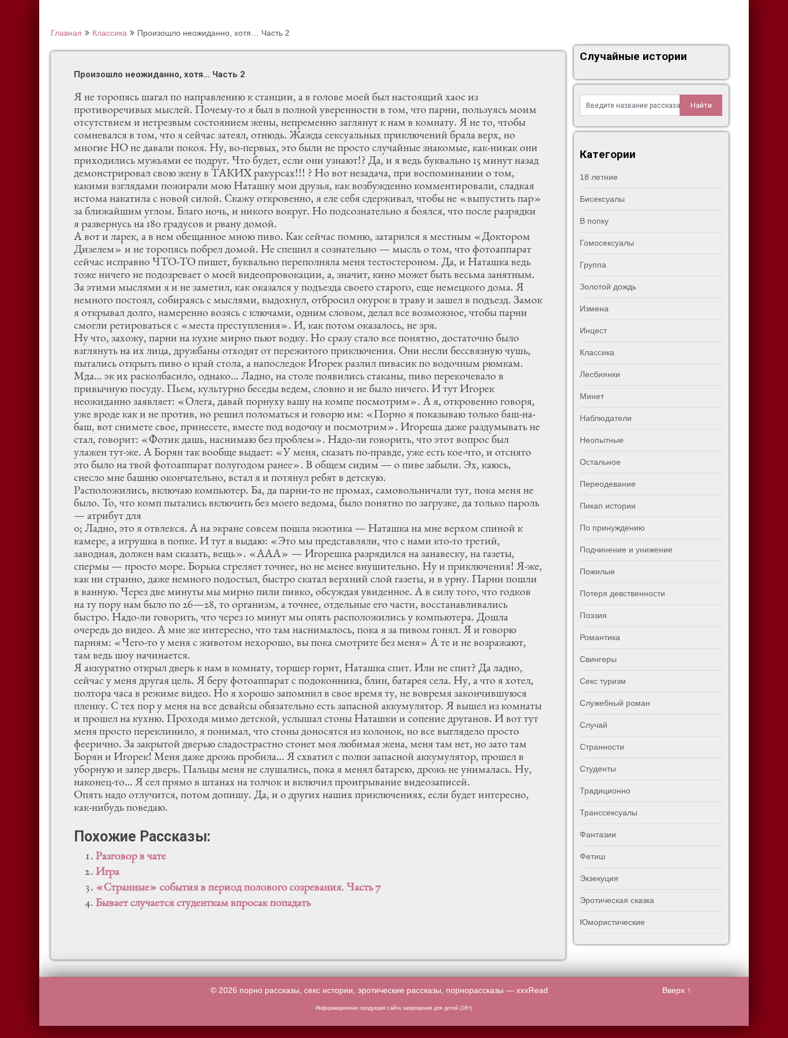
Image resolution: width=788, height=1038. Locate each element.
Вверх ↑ (676, 990)
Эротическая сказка (617, 900)
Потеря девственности (622, 593)
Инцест (593, 330)
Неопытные (602, 440)
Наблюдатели (606, 418)
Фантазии (598, 834)
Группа (593, 264)
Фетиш (592, 856)
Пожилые (597, 571)
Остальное (600, 462)
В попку (594, 220)
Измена (594, 308)
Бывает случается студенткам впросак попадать (203, 903)
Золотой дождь (608, 286)
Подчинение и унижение (626, 549)
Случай (593, 724)
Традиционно (605, 790)
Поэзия (593, 615)
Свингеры (598, 659)
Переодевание (608, 483)
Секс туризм (603, 681)
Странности (602, 746)
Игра (107, 872)
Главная (66, 32)
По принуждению (612, 527)
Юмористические (612, 922)
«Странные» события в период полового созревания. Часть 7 (238, 888)
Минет (592, 396)
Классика (109, 32)
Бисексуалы (602, 199)
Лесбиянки (600, 374)
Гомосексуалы (607, 242)
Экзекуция (599, 878)
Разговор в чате (131, 857)
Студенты (598, 768)
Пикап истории (608, 505)
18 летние (599, 177)
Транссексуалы (608, 812)
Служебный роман (615, 703)
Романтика (600, 637)
